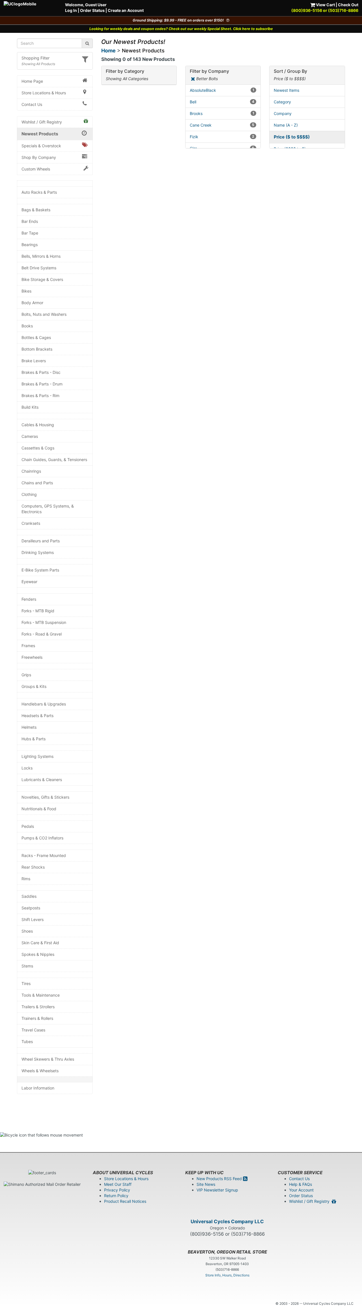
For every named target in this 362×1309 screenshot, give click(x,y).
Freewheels (31, 657)
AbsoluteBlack (222, 90)
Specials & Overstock (41, 145)
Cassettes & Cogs (37, 447)
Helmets (28, 727)
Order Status (92, 10)
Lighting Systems (37, 756)
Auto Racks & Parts (39, 192)
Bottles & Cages (36, 337)
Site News (206, 1184)
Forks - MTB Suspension (43, 622)
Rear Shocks (33, 867)
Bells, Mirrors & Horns (41, 256)
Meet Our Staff (118, 1184)
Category (282, 101)
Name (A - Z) (286, 125)
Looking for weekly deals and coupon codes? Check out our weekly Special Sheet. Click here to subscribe (181, 29)
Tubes (27, 1041)
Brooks (222, 113)
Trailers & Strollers (38, 1006)
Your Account (301, 1190)
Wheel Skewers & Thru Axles (47, 1059)
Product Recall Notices (125, 1201)
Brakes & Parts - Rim (40, 395)
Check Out (348, 4)
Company (283, 113)
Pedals (27, 826)
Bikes (26, 291)
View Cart (325, 4)
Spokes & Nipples (37, 954)
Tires (26, 983)
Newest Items (286, 90)
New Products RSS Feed (220, 1178)
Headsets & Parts (37, 715)
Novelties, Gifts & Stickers (45, 797)
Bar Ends (29, 221)
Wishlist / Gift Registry (41, 122)
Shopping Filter (35, 58)
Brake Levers (33, 360)
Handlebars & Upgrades (43, 704)
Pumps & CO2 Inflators (42, 837)
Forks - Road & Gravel (41, 634)
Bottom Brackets (36, 349)
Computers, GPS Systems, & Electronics (47, 509)
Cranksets (30, 523)
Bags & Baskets (35, 209)
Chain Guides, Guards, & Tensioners (54, 459)
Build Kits (29, 407)
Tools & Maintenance (40, 995)
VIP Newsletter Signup (217, 1190)
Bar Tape (29, 233)
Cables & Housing (37, 424)
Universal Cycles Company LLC (227, 1221)
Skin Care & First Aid (40, 942)
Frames (28, 645)
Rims (25, 878)
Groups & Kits (33, 686)
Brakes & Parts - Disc (41, 372)
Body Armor (32, 302)
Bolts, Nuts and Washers (43, 314)
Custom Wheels (35, 169)
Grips (26, 674)
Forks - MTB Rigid (37, 610)
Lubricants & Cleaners (41, 779)
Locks (27, 768)
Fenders (28, 599)
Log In (71, 10)
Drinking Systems (37, 552)
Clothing (29, 494)
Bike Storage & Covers (42, 279)
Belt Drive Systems (38, 267)
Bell (222, 101)
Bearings (29, 244)
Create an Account (126, 10)
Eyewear (29, 581)
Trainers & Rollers (37, 1018)
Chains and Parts (37, 482)
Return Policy (116, 1195)
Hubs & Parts (33, 738)
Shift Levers (32, 919)
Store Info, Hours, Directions (227, 1275)
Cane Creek (222, 125)
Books (27, 325)
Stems (27, 965)
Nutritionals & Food (38, 808)
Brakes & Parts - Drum (42, 383)
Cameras (29, 436)
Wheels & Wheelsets (40, 1070)
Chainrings (31, 471)
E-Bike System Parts (40, 570)
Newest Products (39, 134)
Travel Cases (33, 1029)
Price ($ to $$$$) (292, 137)
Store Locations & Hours (43, 92)
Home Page (32, 81)
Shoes (27, 931)
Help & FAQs (300, 1184)
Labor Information (37, 1088)
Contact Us (31, 104)
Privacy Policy (117, 1190)
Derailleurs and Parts (40, 540)
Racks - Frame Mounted (43, 855)
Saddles (28, 896)
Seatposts (30, 907)
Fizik (222, 136)
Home (108, 51)
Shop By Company (38, 157)
